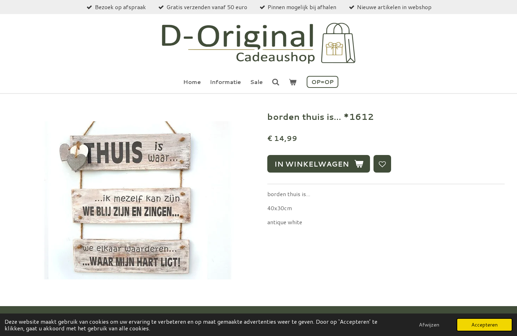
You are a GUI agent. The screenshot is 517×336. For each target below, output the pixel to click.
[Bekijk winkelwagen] (292, 82)
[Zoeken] (275, 82)
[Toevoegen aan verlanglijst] (382, 164)
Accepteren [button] (484, 324)
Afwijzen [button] (429, 324)
